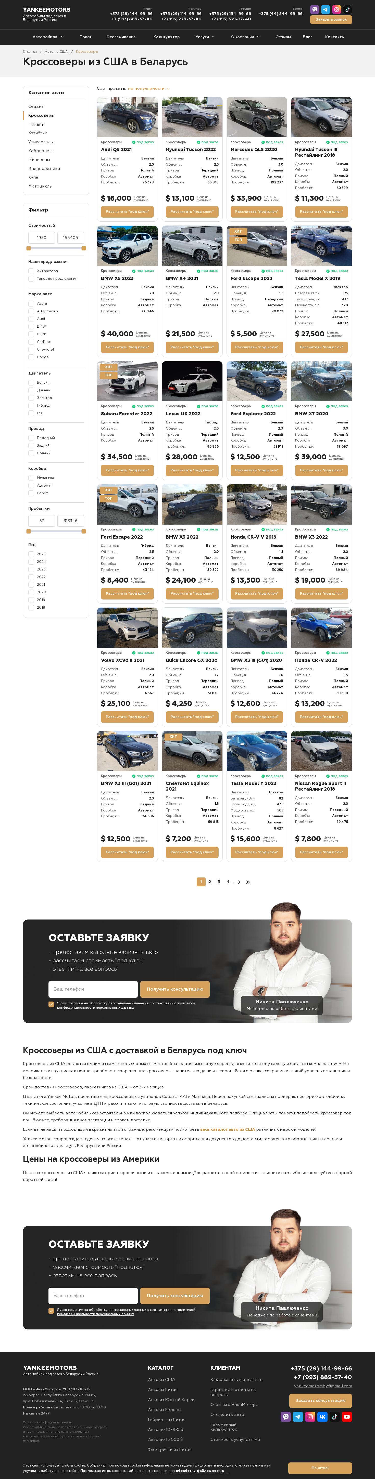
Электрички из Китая (170, 1450)
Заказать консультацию (321, 1401)
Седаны (36, 107)
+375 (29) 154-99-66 (230, 14)
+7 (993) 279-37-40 (181, 19)
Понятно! (320, 1468)
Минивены (39, 160)
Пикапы (36, 125)
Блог (307, 37)
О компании (242, 37)
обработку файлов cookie (200, 1471)
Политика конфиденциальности (47, 1422)
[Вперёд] (239, 881)
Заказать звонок (331, 19)
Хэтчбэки (37, 133)
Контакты (335, 37)
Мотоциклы (40, 186)
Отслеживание (120, 37)
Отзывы (283, 37)
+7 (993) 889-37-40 (132, 19)
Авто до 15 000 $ (165, 1440)
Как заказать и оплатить (236, 1380)
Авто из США (56, 52)
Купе (33, 178)
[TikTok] (347, 9)
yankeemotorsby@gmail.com (323, 1386)
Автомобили (45, 37)
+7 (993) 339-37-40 (231, 19)
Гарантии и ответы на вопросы (233, 1392)
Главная (30, 52)
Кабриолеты (41, 151)
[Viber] (314, 9)
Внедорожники (44, 169)
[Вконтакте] (322, 1417)
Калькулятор (167, 37)
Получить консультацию (175, 989)
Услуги (202, 37)
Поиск (85, 37)
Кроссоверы (41, 116)
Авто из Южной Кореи (171, 1400)
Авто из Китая (163, 1390)
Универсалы (41, 142)
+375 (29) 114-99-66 (181, 14)
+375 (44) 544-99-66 (281, 14)
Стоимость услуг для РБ (235, 1440)
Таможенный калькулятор (224, 1427)
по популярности (147, 89)
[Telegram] (325, 9)
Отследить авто (227, 1415)
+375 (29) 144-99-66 (131, 14)
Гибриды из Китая (166, 1420)
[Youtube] (347, 1417)
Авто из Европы (164, 1410)
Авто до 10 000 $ (165, 1430)
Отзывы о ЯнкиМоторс (234, 1405)
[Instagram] (336, 9)
